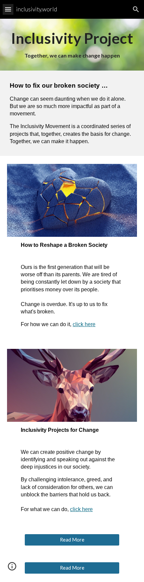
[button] (8, 9)
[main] (72, 45)
